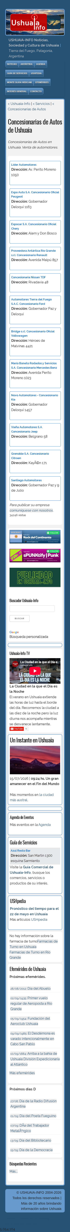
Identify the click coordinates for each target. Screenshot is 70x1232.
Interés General (17, 91)
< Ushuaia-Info (19, 104)
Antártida (26, 64)
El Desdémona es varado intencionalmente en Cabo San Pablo (32, 1038)
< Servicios (41, 104)
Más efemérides (22, 1073)
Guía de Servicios (17, 73)
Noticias (12, 64)
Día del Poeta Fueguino (33, 1116)
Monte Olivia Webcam (19, 82)
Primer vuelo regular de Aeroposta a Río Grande (31, 1003)
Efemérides (42, 82)
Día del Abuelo (30, 988)
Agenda (40, 64)
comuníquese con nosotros (31, 510)
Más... (14, 1171)
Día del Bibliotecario (30, 1140)
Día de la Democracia (31, 1150)
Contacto (36, 91)
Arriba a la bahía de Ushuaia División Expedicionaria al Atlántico (35, 1058)
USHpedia (36, 73)
